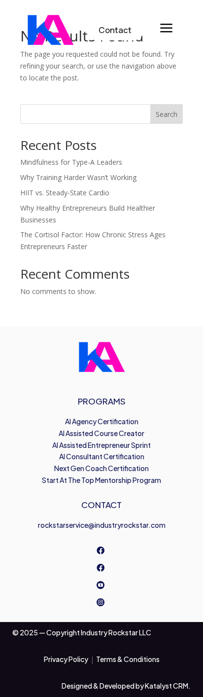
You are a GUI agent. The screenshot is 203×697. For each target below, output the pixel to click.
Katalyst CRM (166, 685)
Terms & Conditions (128, 659)
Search (166, 114)
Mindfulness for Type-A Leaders (71, 162)
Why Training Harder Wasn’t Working (78, 177)
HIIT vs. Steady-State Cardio (64, 192)
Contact (115, 30)
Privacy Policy (66, 659)
